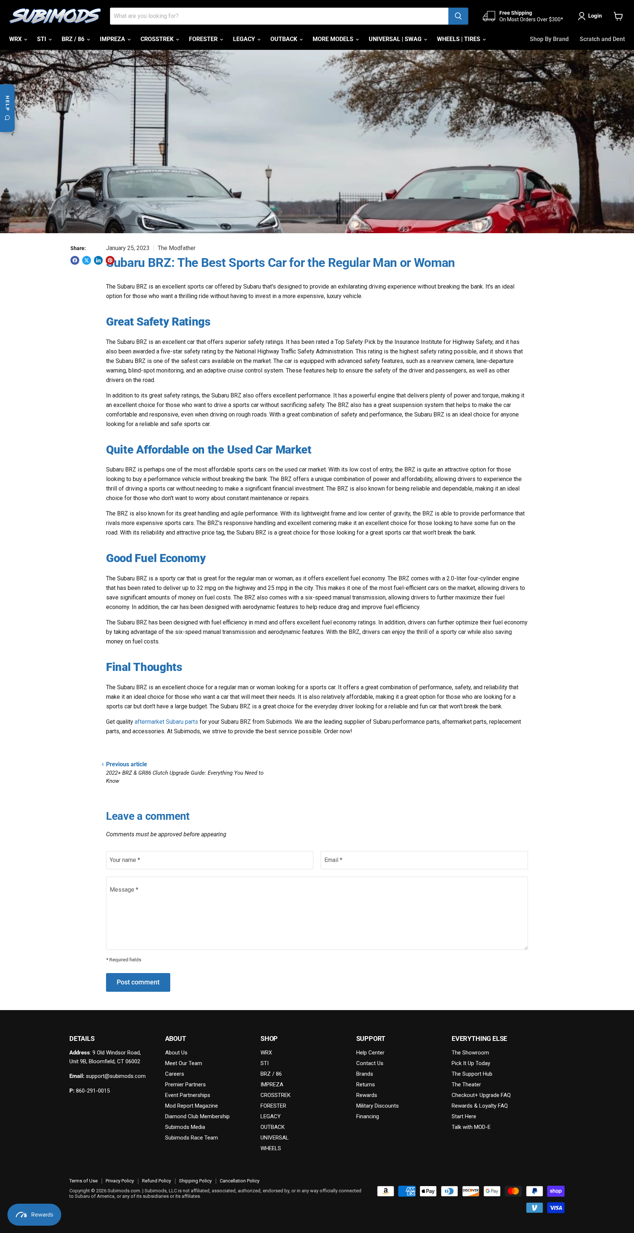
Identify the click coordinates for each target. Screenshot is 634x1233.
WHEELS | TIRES (459, 39)
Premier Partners (185, 1084)
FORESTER (204, 39)
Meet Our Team (183, 1063)
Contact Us (369, 1063)
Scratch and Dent (602, 39)
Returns (365, 1084)
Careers (174, 1074)
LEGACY (244, 39)
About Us (176, 1052)
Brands (364, 1074)
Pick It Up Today (471, 1063)
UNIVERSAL (274, 1137)
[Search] (458, 16)
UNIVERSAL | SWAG (396, 39)
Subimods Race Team (191, 1137)
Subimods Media (185, 1127)
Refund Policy (156, 1181)
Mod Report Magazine (191, 1105)
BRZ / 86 (74, 39)
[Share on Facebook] (74, 260)
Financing (367, 1116)
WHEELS (270, 1148)
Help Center (370, 1052)
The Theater (466, 1084)
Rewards (366, 1095)
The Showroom (470, 1052)
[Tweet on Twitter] (86, 260)
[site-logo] (55, 16)
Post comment (138, 982)
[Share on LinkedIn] (98, 260)
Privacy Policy (120, 1181)
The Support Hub (472, 1074)
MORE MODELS (334, 39)
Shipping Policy (195, 1181)
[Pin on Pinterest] (110, 260)
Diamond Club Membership (197, 1116)
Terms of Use (83, 1181)
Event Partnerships (187, 1095)
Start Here (464, 1116)
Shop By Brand (549, 39)
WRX (16, 39)
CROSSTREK (158, 39)
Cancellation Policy (239, 1181)
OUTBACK (284, 39)
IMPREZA (113, 39)
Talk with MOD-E (471, 1127)
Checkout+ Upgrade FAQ (481, 1095)
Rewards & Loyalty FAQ (480, 1105)
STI (42, 39)
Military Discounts (377, 1105)
